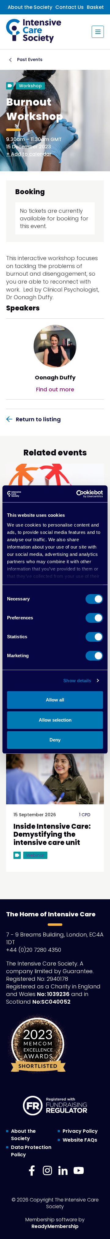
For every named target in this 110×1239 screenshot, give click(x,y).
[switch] (94, 618)
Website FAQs (80, 1139)
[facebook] (32, 1171)
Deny (55, 739)
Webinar (35, 855)
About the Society (30, 7)
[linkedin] (63, 1171)
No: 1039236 (53, 994)
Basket (95, 7)
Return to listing (38, 419)
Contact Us (69, 7)
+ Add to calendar (28, 154)
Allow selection (55, 720)
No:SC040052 (51, 1001)
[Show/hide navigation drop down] (98, 32)
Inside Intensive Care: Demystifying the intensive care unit (52, 834)
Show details (77, 680)
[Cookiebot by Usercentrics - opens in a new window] (77, 494)
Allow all (55, 699)
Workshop (30, 86)
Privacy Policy (80, 1131)
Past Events (29, 59)
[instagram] (47, 1171)
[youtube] (78, 1171)
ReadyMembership (55, 1226)
